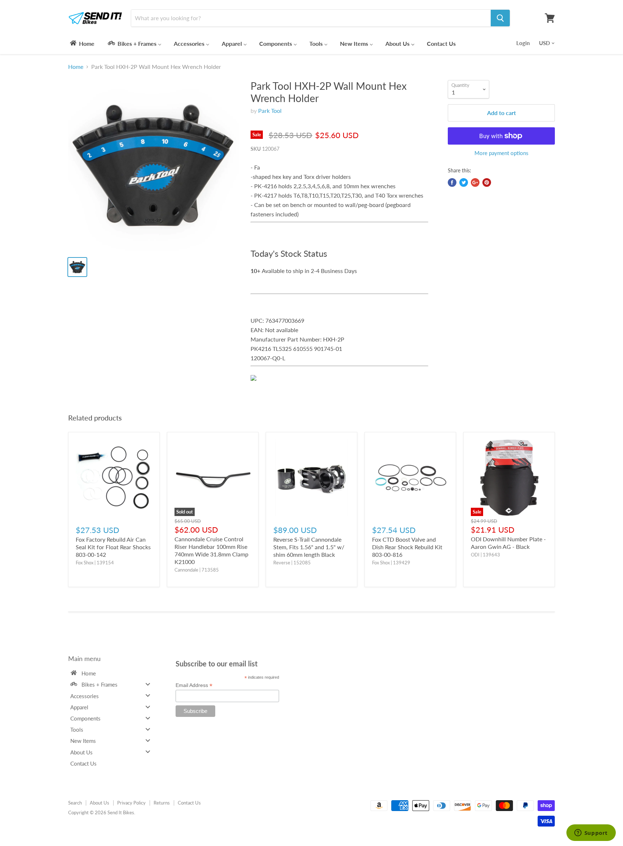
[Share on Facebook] (452, 182)
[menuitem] (82, 43)
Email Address (194, 685)
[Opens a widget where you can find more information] (591, 833)
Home (75, 66)
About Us (99, 803)
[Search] (500, 18)
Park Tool (270, 110)
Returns (162, 803)
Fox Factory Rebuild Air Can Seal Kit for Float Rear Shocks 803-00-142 (113, 547)
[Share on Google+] (475, 182)
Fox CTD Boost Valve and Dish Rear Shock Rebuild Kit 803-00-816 (407, 547)
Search (75, 803)
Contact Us (189, 803)
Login (523, 43)
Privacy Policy (131, 803)
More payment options (501, 153)
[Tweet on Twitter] (463, 182)
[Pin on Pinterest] (486, 182)
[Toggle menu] (148, 684)
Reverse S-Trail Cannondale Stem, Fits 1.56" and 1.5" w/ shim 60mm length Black (308, 547)
